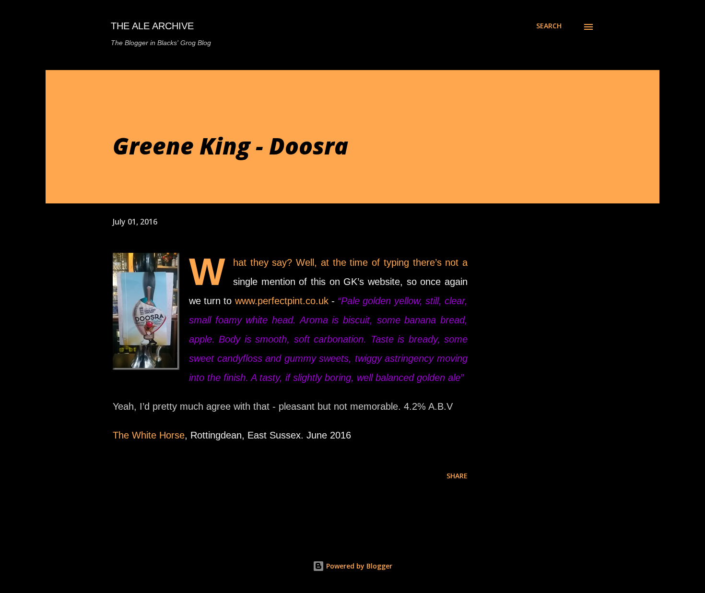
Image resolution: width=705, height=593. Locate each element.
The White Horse (149, 435)
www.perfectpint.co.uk (282, 301)
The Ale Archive (152, 26)
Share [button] (457, 475)
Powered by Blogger (358, 565)
